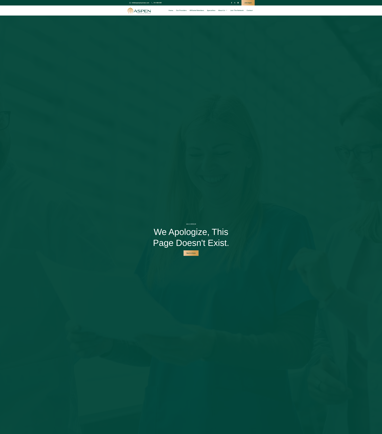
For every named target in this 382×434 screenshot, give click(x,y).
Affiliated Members (197, 10)
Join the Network (237, 10)
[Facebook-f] (231, 2)
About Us (221, 10)
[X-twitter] (234, 2)
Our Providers (181, 10)
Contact (250, 10)
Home (171, 10)
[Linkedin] (238, 2)
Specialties (211, 10)
